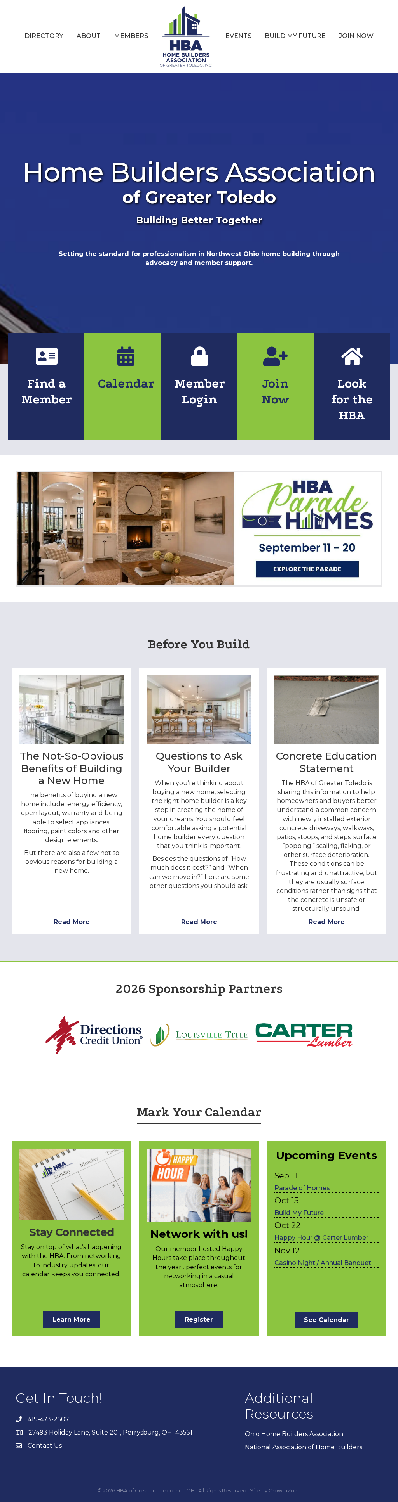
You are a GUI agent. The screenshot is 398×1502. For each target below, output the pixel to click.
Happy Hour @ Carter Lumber (321, 1237)
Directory (43, 36)
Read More (72, 922)
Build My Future (295, 36)
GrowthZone (285, 1490)
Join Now (356, 36)
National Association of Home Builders (303, 1447)
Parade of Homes (302, 1188)
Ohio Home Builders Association (294, 1434)
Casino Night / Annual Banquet (322, 1263)
